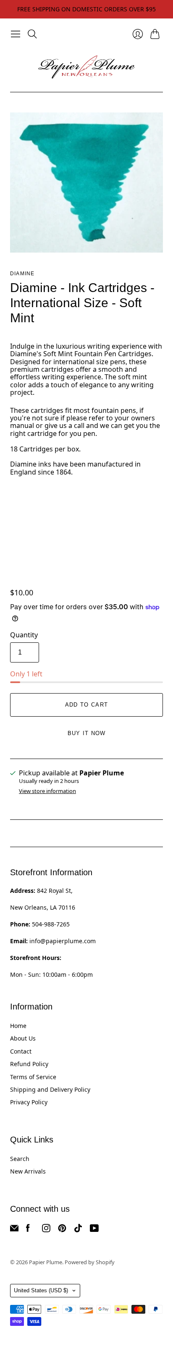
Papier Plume (45, 1262)
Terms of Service (33, 1077)
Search (19, 1159)
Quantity (24, 635)
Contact (20, 1051)
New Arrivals (28, 1171)
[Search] (32, 34)
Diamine (22, 274)
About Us (23, 1038)
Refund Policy (29, 1064)
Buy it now (87, 733)
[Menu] (15, 34)
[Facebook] (28, 1229)
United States (41, 1290)
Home (18, 1026)
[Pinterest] (62, 1229)
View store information (47, 791)
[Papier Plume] (86, 67)
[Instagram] (46, 1229)
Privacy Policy (28, 1102)
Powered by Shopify (90, 1262)
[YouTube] (94, 1229)
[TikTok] (78, 1229)
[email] (14, 1229)
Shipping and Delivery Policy (50, 1089)
